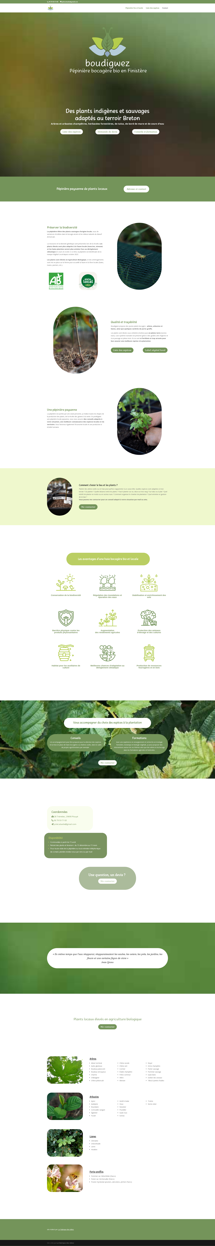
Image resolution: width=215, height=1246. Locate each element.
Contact (165, 8)
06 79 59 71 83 (60, 820)
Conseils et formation (145, 131)
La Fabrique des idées (66, 1229)
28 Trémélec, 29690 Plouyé (66, 816)
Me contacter (88, 506)
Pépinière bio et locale (134, 8)
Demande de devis (107, 131)
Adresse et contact (136, 189)
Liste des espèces (152, 8)
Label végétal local (155, 350)
